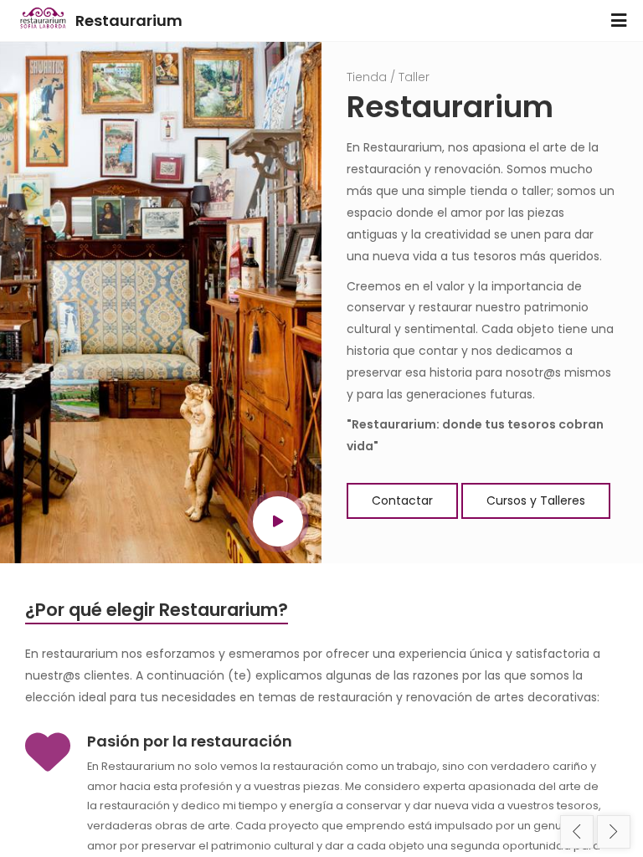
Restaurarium (129, 20)
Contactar (402, 500)
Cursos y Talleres (535, 500)
